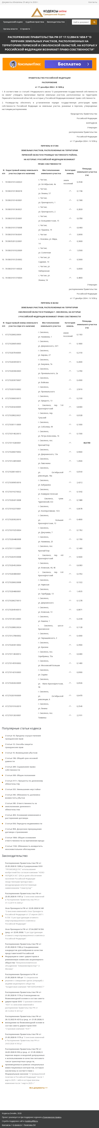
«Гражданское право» (51, 1117)
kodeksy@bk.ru (31, 1121)
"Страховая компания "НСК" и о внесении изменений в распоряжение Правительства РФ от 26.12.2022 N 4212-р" (24, 1001)
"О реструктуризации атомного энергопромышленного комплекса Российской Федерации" (24, 934)
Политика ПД (29, 1125)
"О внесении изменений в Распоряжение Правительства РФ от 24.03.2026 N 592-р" (24, 1039)
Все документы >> (39, 1088)
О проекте (25, 29)
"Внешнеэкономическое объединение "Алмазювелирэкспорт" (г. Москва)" (24, 956)
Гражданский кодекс (13, 22)
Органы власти (10, 29)
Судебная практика (35, 22)
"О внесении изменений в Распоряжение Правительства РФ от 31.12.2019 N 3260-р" (24, 898)
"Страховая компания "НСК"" (24, 1022)
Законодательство (56, 22)
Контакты (92, 2)
